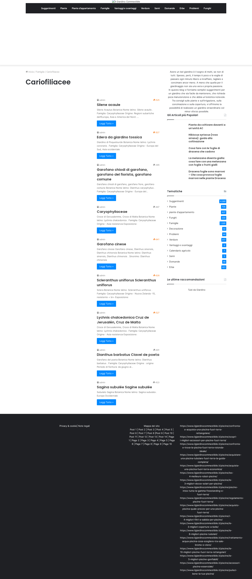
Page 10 (167, 444)
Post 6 (133, 433)
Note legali (84, 426)
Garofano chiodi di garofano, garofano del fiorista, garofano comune (124, 174)
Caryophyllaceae (112, 211)
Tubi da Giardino (196, 289)
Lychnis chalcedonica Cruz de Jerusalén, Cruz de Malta (123, 320)
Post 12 (143, 436)
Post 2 (142, 429)
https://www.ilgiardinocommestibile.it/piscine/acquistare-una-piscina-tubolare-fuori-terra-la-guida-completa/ (210, 458)
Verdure (145, 8)
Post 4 (159, 429)
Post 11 (133, 436)
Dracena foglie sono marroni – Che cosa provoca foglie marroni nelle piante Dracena (207, 175)
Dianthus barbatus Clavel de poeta (128, 354)
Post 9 (159, 433)
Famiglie (105, 8)
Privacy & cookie (68, 426)
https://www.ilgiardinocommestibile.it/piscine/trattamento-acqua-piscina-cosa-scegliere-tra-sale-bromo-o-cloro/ (211, 541)
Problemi (194, 8)
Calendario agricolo (179, 250)
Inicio (31, 71)
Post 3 (150, 429)
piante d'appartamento (181, 212)
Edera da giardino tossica (119, 137)
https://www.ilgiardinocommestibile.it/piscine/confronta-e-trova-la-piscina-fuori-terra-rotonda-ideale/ (210, 447)
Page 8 (148, 444)
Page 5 (163, 440)
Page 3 (145, 440)
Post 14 (163, 436)
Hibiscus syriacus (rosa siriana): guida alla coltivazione (203, 138)
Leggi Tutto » (106, 123)
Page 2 (135, 440)
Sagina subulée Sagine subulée (124, 387)
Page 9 (157, 444)
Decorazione (176, 228)
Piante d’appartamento (84, 8)
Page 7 (138, 444)
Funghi (207, 8)
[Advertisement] (126, 39)
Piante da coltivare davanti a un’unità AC (207, 126)
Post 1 (133, 429)
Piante (63, 8)
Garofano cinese (111, 244)
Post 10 (168, 433)
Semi (157, 8)
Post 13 (153, 436)
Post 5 (168, 429)
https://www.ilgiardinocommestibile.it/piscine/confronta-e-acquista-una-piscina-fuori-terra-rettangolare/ (210, 429)
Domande (170, 8)
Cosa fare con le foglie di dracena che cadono (204, 149)
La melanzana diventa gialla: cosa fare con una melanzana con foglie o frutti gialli (207, 161)
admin (102, 100)
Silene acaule (108, 104)
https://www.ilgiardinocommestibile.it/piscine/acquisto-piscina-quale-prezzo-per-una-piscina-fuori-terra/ (209, 509)
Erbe (182, 8)
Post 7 (142, 433)
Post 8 (150, 433)
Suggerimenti (48, 8)
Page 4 (154, 440)
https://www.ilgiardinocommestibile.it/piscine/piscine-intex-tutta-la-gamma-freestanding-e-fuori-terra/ (209, 491)
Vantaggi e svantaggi (125, 8)
